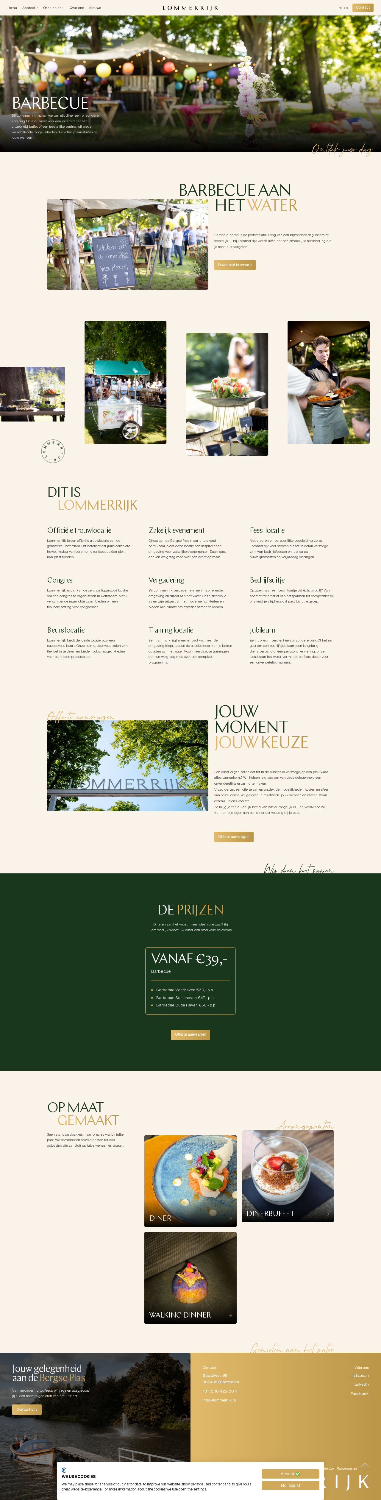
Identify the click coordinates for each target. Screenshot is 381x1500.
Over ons (77, 7)
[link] (363, 8)
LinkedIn (362, 1384)
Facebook (360, 1393)
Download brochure (235, 265)
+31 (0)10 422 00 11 (220, 1391)
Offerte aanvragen (233, 836)
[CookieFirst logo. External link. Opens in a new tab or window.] (64, 1470)
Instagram (360, 1375)
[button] (30, 8)
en (346, 8)
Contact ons (27, 1409)
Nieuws (95, 7)
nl (341, 8)
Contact (363, 7)
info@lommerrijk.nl (219, 1400)
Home (12, 7)
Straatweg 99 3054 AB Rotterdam (221, 1379)
